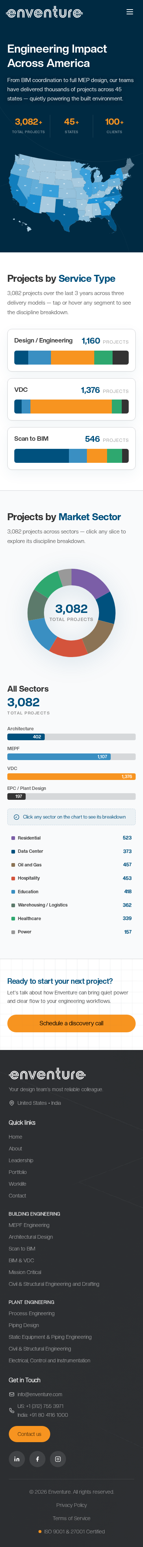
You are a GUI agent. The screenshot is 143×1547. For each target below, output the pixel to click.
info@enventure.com (40, 1394)
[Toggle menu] (129, 11)
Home (15, 1137)
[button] (91, 584)
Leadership (21, 1160)
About (15, 1149)
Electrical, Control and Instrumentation (49, 1360)
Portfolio (18, 1172)
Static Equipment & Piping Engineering (50, 1337)
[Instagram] (58, 1459)
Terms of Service (72, 1518)
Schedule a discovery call (71, 1023)
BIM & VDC (21, 1260)
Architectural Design (31, 1237)
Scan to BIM (22, 1249)
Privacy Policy (71, 1505)
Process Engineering (32, 1313)
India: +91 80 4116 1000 (43, 1415)
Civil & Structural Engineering (40, 1349)
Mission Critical (25, 1272)
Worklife (17, 1184)
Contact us (29, 1434)
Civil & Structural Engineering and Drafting (54, 1284)
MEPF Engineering (29, 1225)
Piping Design (24, 1325)
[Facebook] (37, 1459)
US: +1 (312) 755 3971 (40, 1406)
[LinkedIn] (17, 1459)
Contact (17, 1196)
